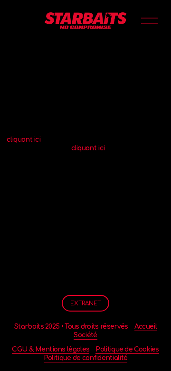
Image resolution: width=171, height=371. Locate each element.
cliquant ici (23, 139)
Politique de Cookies (127, 349)
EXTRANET (85, 303)
